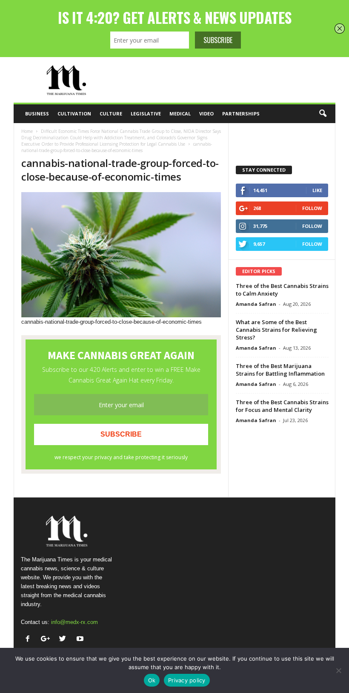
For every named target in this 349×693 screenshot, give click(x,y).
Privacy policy (187, 680)
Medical (180, 113)
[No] (338, 670)
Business (37, 113)
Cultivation (74, 113)
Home (27, 131)
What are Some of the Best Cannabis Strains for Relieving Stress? (276, 329)
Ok (152, 680)
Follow (312, 208)
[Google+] (47, 639)
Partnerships (241, 113)
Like (317, 190)
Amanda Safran (256, 304)
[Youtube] (81, 639)
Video (206, 113)
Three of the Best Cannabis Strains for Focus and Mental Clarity (282, 406)
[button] (322, 113)
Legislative (146, 113)
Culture (111, 113)
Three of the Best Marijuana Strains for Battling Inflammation (280, 369)
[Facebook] (29, 639)
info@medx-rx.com (74, 622)
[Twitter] (64, 639)
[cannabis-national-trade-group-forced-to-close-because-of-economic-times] (121, 254)
